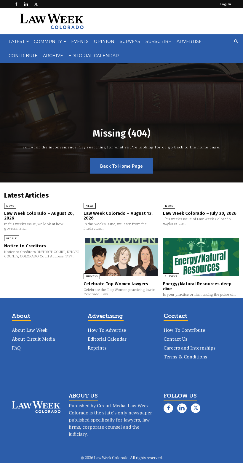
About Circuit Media (33, 339)
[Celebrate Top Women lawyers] (121, 257)
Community (48, 41)
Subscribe (158, 41)
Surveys (130, 41)
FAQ (16, 348)
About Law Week (29, 330)
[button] (236, 41)
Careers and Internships (189, 348)
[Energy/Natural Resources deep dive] (201, 257)
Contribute (23, 55)
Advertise (189, 41)
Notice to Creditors (25, 246)
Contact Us (175, 339)
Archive (53, 55)
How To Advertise (107, 330)
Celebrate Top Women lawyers (116, 283)
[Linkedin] (26, 4)
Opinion (104, 41)
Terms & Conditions (185, 356)
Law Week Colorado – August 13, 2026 (118, 216)
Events (80, 41)
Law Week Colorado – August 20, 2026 (39, 216)
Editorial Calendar (93, 55)
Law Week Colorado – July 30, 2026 (199, 213)
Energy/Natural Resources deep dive (197, 286)
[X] (35, 4)
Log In (225, 4)
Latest (17, 41)
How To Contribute (184, 330)
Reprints (97, 348)
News (10, 205)
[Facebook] (16, 4)
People (11, 238)
